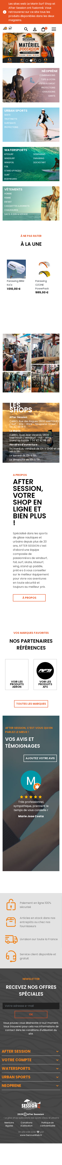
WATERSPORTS (16, 1068)
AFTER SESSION (16, 1051)
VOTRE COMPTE (17, 1060)
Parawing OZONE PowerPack (42, 284)
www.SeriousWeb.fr (31, 1135)
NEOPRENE (11, 1085)
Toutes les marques (31, 704)
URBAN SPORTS (16, 1077)
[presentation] (7, 48)
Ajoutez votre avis (40, 758)
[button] (22, 60)
